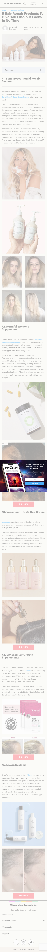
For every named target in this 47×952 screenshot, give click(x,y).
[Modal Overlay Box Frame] (23, 476)
